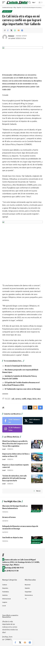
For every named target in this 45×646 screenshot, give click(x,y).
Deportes (7, 11)
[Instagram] (12, 428)
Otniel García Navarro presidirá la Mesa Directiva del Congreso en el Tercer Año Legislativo (15, 443)
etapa (29, 399)
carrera (18, 399)
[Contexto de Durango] (17, 2)
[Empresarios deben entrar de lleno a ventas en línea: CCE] (37, 457)
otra (39, 399)
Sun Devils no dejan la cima (12, 537)
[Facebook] (12, 420)
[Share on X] (11, 30)
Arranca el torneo (9, 517)
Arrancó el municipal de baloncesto (18, 366)
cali (12, 399)
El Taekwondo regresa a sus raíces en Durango (23, 389)
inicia (34, 399)
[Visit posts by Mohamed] (4, 37)
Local (3, 449)
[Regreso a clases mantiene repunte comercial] (37, 468)
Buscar (38, 491)
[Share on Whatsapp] (15, 30)
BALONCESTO (37, 540)
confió (24, 399)
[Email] (18, 30)
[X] (33, 420)
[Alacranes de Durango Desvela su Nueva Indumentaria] (37, 508)
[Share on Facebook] (7, 30)
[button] (4, 2)
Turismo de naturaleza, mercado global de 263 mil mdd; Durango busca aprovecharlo (14, 478)
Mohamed (11, 36)
